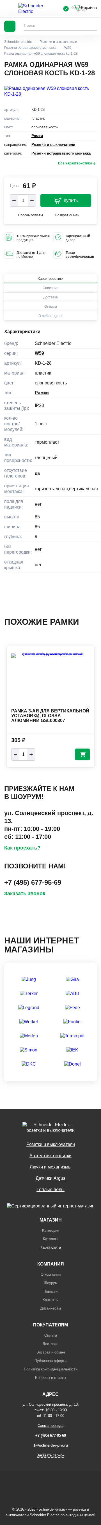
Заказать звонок (24, 893)
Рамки (37, 136)
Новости (50, 1291)
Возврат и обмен (50, 1352)
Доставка (50, 297)
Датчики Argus (50, 1178)
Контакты (50, 1300)
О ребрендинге (50, 316)
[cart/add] (82, 754)
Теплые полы (50, 1189)
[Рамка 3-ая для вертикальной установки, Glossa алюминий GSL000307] (50, 680)
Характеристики (50, 279)
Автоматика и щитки (50, 1155)
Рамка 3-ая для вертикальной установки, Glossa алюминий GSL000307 (50, 715)
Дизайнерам (50, 1308)
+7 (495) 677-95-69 (32, 882)
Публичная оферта (50, 1361)
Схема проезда (50, 1425)
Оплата (50, 1335)
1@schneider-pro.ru (50, 1445)
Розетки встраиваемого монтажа (61, 153)
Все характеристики (75, 163)
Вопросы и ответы (50, 1378)
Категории (50, 1230)
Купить (71, 200)
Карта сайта (50, 1247)
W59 (39, 353)
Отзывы (50, 307)
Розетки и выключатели (53, 144)
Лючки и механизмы (51, 1167)
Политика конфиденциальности (50, 1369)
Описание (51, 288)
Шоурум (51, 1283)
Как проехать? (22, 848)
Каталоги (50, 1239)
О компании (51, 1274)
